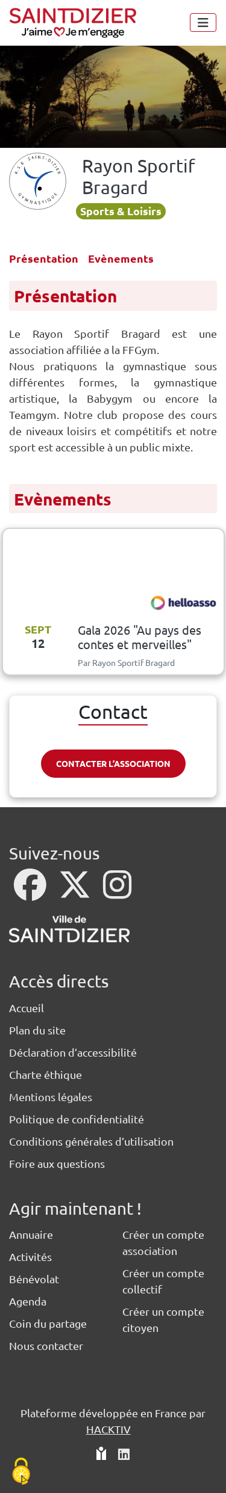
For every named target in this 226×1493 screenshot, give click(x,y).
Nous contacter (46, 1345)
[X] (76, 892)
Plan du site (37, 1030)
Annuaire (31, 1234)
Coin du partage (48, 1323)
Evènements (121, 258)
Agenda (27, 1301)
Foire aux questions (57, 1163)
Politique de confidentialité (76, 1119)
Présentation (43, 258)
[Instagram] (117, 892)
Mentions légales (50, 1096)
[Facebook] (31, 892)
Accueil (26, 1007)
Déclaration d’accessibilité (73, 1052)
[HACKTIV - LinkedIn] (124, 1455)
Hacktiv (108, 1429)
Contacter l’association (113, 763)
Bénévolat (34, 1278)
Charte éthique (45, 1074)
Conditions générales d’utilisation (91, 1141)
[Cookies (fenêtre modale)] (21, 1472)
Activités (30, 1256)
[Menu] (203, 22)
